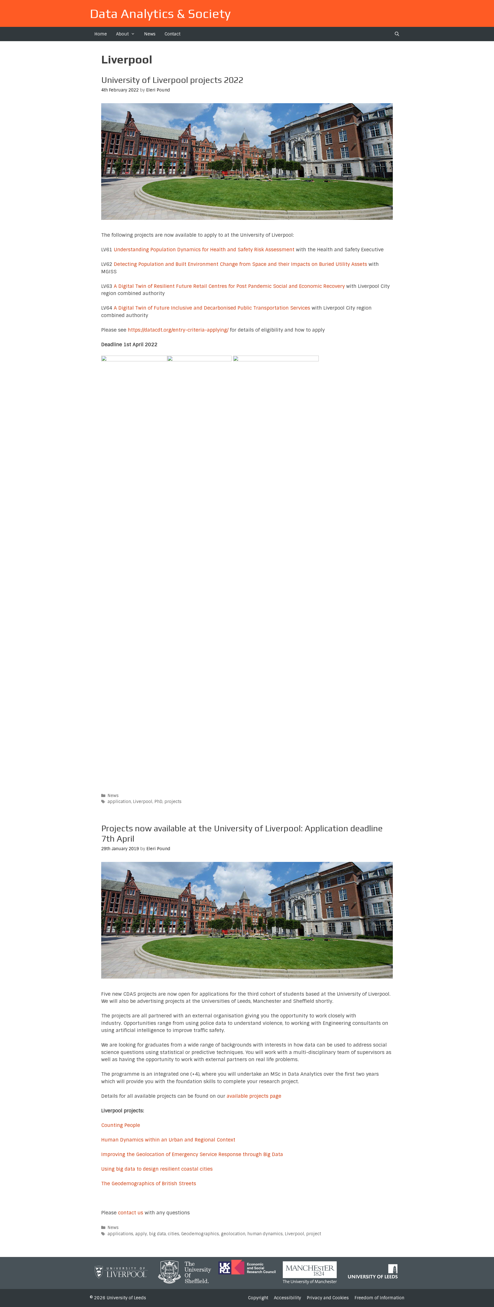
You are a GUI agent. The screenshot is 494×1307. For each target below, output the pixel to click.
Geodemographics (200, 1233)
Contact (172, 34)
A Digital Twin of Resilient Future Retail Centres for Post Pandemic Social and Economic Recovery (230, 286)
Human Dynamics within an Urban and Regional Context (168, 1140)
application (119, 801)
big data (157, 1233)
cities (173, 1233)
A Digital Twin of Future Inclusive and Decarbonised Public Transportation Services (213, 308)
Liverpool (142, 801)
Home (100, 34)
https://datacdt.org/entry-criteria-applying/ (178, 330)
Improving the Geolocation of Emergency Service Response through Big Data (192, 1154)
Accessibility (287, 1298)
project (313, 1233)
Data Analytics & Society (160, 13)
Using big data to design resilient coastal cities (157, 1169)
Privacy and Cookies (328, 1298)
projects (173, 801)
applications (120, 1233)
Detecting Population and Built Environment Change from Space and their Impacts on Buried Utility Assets (240, 264)
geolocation (233, 1233)
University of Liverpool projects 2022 (172, 80)
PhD (158, 801)
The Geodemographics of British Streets (148, 1183)
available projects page (254, 1096)
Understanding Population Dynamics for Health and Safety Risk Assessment (204, 249)
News (150, 34)
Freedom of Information (379, 1298)
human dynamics (265, 1233)
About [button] (122, 34)
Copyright (258, 1298)
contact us (130, 1213)
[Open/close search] (397, 34)
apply (141, 1233)
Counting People (120, 1125)
